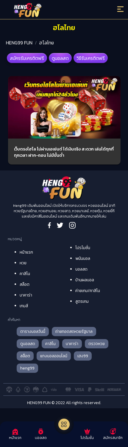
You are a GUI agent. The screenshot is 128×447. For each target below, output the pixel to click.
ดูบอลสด (60, 58)
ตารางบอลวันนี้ (32, 331)
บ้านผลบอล (84, 280)
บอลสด (81, 269)
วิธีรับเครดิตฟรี (91, 58)
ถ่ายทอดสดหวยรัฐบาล (74, 331)
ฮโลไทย (46, 42)
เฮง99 (82, 356)
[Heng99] (50, 10)
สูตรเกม (82, 301)
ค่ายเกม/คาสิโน (87, 291)
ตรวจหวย (96, 344)
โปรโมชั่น (82, 248)
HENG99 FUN (19, 42)
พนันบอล (82, 258)
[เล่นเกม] (64, 424)
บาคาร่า (26, 295)
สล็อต (24, 284)
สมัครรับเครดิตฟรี (27, 58)
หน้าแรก (26, 252)
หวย (23, 263)
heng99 (27, 368)
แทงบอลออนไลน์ (53, 356)
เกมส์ (24, 306)
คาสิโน (25, 274)
